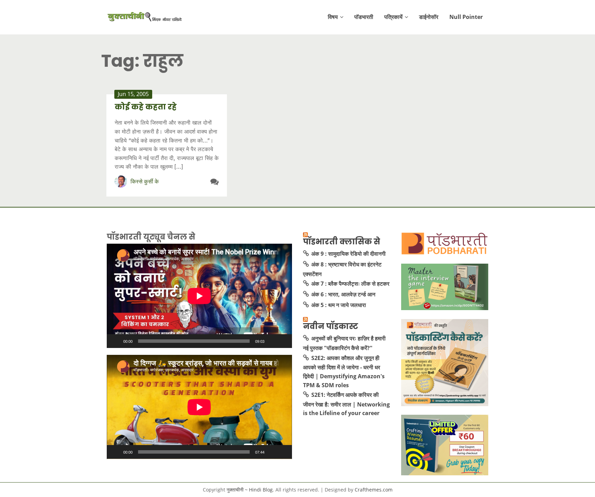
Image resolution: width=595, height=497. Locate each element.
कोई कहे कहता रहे (146, 107)
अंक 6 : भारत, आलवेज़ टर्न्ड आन (343, 294)
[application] (199, 296)
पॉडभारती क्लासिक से (341, 241)
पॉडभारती (363, 17)
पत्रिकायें (393, 17)
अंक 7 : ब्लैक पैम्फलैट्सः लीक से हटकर (350, 283)
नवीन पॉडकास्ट (330, 326)
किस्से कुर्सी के (145, 181)
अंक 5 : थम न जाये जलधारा (338, 305)
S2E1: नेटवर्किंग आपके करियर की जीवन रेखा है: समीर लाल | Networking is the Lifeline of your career (346, 404)
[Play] (115, 341)
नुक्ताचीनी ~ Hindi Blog (250, 489)
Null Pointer (466, 17)
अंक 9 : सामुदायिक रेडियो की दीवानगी (348, 253)
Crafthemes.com (374, 489)
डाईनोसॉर (428, 17)
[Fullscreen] (283, 341)
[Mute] (272, 341)
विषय (333, 17)
